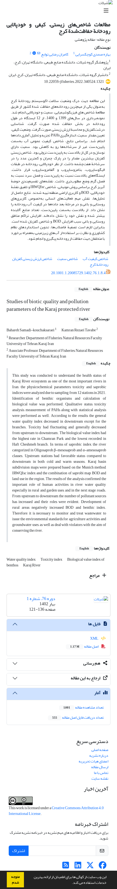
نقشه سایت (99, 778)
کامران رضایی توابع (54, 54)
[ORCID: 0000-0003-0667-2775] (34, 53)
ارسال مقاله (99, 767)
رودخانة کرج (99, 264)
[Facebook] (102, 866)
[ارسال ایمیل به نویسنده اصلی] (39, 53)
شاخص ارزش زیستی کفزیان (32, 258)
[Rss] (66, 866)
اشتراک (18, 851)
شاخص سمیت (67, 258)
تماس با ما (101, 772)
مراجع (94, 575)
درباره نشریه (98, 755)
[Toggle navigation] (60, 11)
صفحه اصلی (99, 749)
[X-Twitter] (90, 866)
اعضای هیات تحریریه (93, 761)
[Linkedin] (78, 866)
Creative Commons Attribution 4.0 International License (56, 810)
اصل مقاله (84, 646)
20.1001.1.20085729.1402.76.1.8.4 (78, 273)
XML (94, 638)
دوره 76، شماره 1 (41, 599)
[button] (70, 883)
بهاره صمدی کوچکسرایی (92, 54)
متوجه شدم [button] (15, 879)
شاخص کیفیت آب (95, 258)
